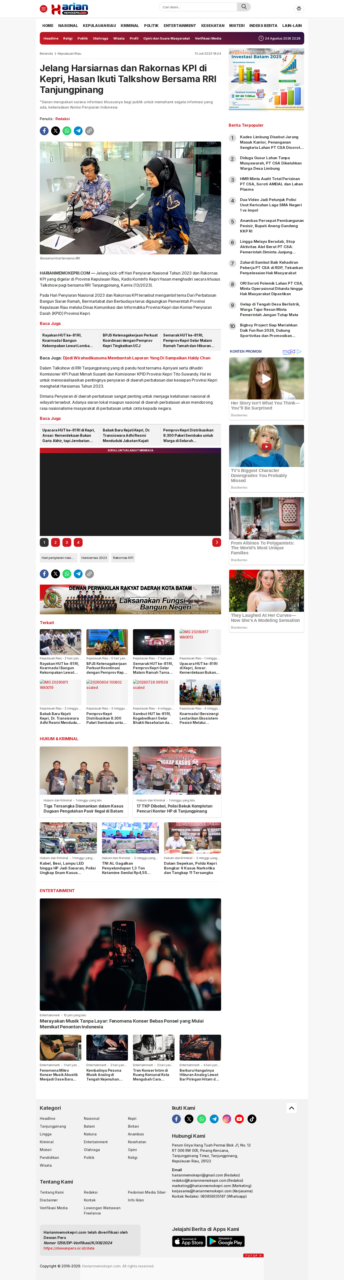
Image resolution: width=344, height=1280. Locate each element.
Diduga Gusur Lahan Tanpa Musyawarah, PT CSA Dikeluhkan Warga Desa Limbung (271, 163)
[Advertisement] (266, 717)
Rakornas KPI (123, 558)
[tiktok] (252, 1119)
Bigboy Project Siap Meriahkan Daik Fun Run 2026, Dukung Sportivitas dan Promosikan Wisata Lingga (268, 333)
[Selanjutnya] (216, 542)
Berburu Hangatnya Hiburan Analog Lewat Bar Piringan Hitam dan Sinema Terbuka (200, 1077)
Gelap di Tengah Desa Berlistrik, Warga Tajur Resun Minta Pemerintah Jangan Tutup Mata (270, 309)
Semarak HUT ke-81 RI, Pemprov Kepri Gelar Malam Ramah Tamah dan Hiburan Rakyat (187, 340)
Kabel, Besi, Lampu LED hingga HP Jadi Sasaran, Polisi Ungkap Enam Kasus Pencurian (68, 870)
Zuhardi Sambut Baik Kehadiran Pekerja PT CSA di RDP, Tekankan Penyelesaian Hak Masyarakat (271, 267)
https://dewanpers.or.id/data (69, 1248)
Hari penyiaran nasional (60, 558)
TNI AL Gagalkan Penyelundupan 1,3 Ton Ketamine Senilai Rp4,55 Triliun (124, 870)
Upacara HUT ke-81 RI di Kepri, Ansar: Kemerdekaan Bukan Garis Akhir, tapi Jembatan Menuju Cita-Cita (68, 435)
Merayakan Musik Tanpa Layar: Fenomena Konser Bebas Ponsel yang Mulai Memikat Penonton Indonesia (122, 1023)
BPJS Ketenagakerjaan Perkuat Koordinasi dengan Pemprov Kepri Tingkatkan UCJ (130, 340)
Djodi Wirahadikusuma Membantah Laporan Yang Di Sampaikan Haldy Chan (137, 357)
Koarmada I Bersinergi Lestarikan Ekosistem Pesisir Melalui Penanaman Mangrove (199, 720)
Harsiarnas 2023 (94, 558)
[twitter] (55, 130)
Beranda (46, 53)
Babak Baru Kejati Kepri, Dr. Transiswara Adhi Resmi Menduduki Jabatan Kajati (126, 435)
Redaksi (62, 119)
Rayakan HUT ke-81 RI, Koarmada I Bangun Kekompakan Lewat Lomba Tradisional (65, 340)
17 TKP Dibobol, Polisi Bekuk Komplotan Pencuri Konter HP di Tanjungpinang (175, 808)
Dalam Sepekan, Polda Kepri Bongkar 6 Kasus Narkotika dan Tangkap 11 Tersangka (190, 868)
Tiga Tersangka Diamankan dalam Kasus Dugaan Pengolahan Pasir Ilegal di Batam (83, 808)
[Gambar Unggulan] (130, 198)
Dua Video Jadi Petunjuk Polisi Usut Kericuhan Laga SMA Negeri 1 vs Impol (271, 205)
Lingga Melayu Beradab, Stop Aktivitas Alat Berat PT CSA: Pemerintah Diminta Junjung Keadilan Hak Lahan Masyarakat (269, 249)
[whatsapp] (66, 130)
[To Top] (292, 1108)
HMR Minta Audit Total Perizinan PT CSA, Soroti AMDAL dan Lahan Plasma (271, 184)
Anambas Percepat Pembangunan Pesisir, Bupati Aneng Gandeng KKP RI (272, 225)
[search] (244, 7)
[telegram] (78, 130)
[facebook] (44, 130)
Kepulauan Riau (69, 53)
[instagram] (226, 1119)
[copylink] (89, 130)
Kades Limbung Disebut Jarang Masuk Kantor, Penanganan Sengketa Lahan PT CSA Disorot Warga (270, 144)
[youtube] (239, 1119)
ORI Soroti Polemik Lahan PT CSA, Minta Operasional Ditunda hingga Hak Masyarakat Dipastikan (271, 288)
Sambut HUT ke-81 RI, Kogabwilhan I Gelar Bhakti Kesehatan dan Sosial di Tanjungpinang (152, 722)
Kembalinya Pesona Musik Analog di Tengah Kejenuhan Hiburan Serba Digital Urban (105, 1079)
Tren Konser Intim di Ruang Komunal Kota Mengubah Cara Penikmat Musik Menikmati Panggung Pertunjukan (151, 1081)
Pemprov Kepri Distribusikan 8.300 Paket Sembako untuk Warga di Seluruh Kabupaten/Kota (188, 435)
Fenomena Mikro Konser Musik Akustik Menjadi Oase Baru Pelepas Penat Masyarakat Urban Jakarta (59, 1081)
